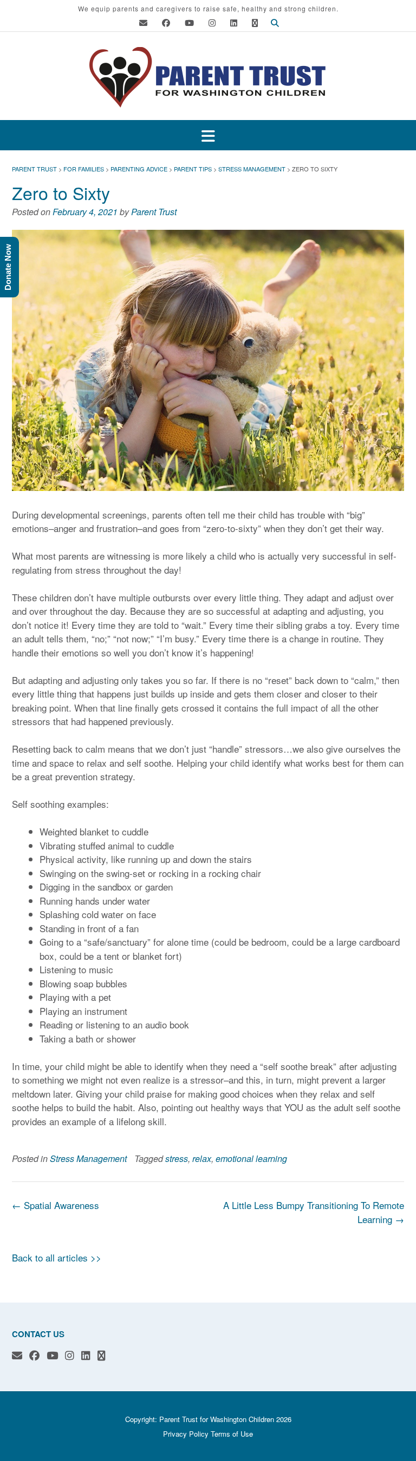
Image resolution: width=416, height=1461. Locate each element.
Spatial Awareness (55, 1205)
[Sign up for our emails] (255, 22)
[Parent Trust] (208, 77)
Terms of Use (232, 1433)
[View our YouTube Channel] (189, 22)
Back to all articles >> (56, 1257)
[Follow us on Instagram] (212, 22)
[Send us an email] (143, 22)
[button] (208, 135)
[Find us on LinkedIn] (233, 22)
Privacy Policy (186, 1433)
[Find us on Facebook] (166, 22)
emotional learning (251, 1158)
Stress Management (88, 1158)
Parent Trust (154, 211)
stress (176, 1158)
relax (201, 1158)
